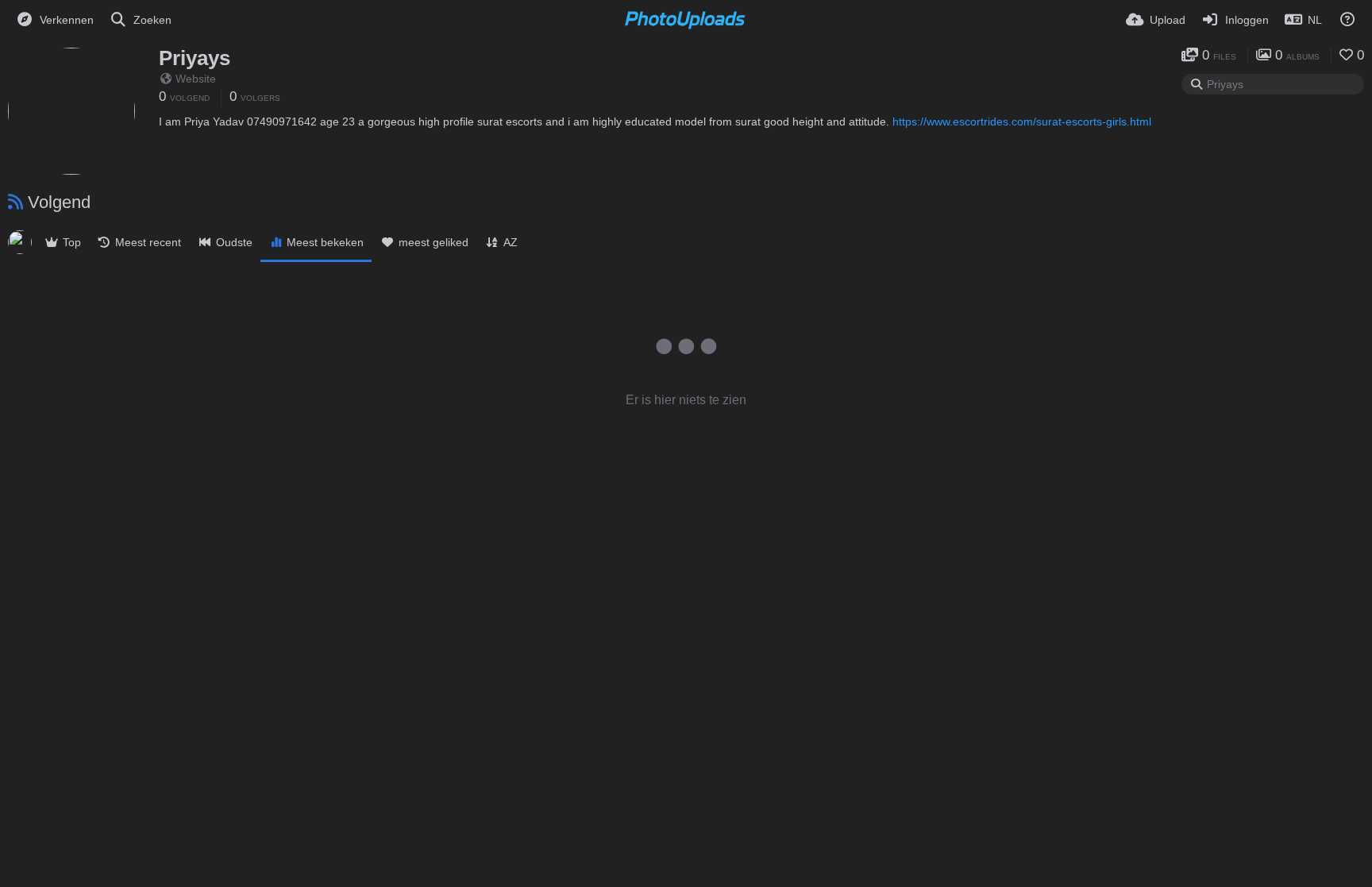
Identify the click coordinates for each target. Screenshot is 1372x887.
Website (195, 78)
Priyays (194, 58)
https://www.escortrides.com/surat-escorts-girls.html (1021, 121)
